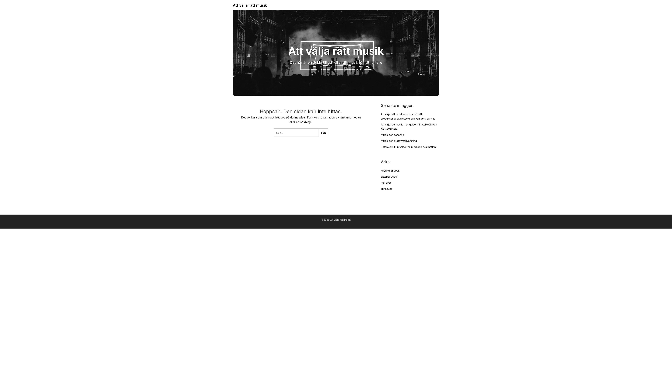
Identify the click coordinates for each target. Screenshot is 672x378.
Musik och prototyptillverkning (399, 140)
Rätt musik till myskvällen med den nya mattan (408, 147)
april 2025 (386, 188)
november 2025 (390, 170)
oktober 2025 (389, 176)
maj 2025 (386, 182)
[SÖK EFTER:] (296, 132)
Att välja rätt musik (250, 5)
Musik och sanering (392, 134)
